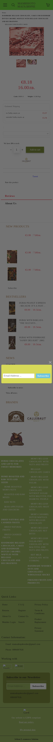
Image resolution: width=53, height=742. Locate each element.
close (50, 362)
